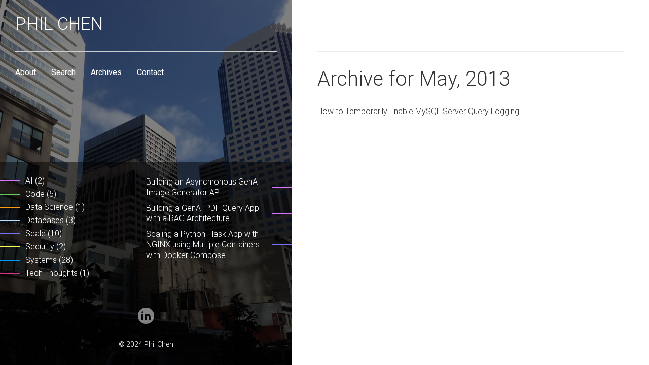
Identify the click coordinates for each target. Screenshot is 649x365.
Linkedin (146, 316)
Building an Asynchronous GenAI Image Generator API (203, 187)
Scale (35, 233)
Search (63, 72)
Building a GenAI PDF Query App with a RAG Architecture (202, 213)
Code (35, 194)
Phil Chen (59, 24)
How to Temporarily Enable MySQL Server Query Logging (418, 111)
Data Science (49, 207)
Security (39, 246)
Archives (106, 72)
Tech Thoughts (51, 273)
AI (29, 181)
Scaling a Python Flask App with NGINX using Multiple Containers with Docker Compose (203, 244)
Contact (150, 72)
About (25, 72)
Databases (44, 220)
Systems (41, 260)
